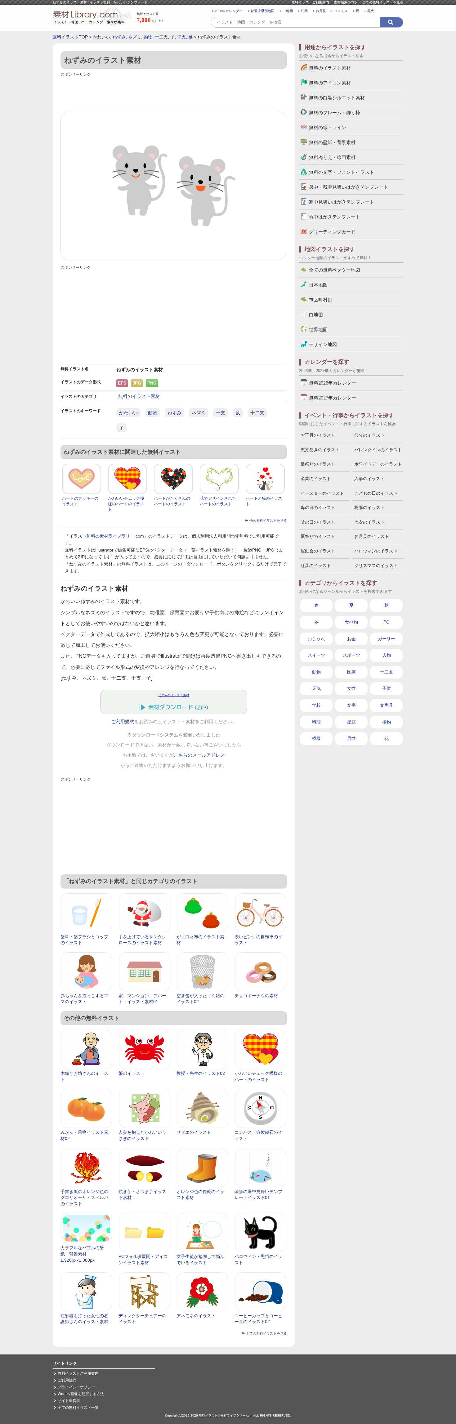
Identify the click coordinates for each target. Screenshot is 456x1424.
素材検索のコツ (346, 2)
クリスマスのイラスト (376, 565)
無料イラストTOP (70, 36)
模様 (316, 738)
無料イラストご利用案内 (310, 2)
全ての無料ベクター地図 (334, 270)
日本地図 (318, 284)
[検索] (391, 22)
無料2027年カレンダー (332, 397)
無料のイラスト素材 (139, 396)
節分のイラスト (369, 435)
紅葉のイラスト (316, 565)
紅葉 (304, 11)
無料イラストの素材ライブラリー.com (225, 1415)
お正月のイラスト (318, 435)
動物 (148, 36)
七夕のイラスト (369, 522)
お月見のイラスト (371, 536)
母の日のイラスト (318, 507)
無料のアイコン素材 (330, 82)
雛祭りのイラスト (318, 464)
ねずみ (119, 36)
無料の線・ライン (327, 127)
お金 (351, 638)
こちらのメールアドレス (199, 755)
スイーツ (316, 655)
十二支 (161, 36)
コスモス (341, 11)
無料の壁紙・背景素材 (332, 142)
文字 (351, 705)
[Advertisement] (174, 92)
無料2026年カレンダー (332, 382)
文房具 (386, 705)
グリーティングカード (332, 231)
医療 (351, 671)
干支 (181, 36)
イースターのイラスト (322, 493)
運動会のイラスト (318, 550)
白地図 (288, 11)
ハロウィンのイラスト (376, 550)
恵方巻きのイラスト (320, 449)
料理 (316, 721)
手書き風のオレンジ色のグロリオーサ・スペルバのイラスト (84, 1197)
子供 (386, 688)
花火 (370, 11)
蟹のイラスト (131, 1073)
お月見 (321, 11)
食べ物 (351, 622)
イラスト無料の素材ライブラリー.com (106, 536)
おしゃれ (316, 638)
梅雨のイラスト (369, 507)
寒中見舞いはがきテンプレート (341, 202)
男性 (351, 738)
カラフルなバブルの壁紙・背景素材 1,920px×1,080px (82, 1253)
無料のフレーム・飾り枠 (334, 112)
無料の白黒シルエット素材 (337, 97)
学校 (316, 705)
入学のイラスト (369, 478)
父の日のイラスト (318, 522)
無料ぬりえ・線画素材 (332, 157)
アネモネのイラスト (196, 1315)
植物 (386, 721)
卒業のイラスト (316, 478)
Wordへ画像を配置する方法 (81, 1394)
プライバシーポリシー (76, 1387)
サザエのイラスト (194, 1132)
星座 (351, 721)
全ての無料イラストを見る (382, 2)
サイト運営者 (69, 1401)
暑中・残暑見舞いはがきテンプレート (348, 187)
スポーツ (351, 655)
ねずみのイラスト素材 (173, 695)
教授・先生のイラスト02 (201, 1073)
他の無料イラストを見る (268, 520)
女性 (351, 688)
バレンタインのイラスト (378, 449)
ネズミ (134, 36)
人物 (386, 655)
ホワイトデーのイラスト (378, 464)
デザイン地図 (323, 344)
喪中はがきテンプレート (334, 216)
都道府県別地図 (263, 11)
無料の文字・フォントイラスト (341, 172)
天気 (316, 688)
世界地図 (318, 329)
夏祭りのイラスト (318, 536)
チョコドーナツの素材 (256, 995)
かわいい (101, 36)
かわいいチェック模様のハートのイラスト (126, 504)
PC (386, 622)
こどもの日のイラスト (376, 493)
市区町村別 (320, 299)
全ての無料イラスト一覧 (78, 1407)
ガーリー (386, 638)
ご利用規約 (122, 721)
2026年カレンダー (229, 11)
